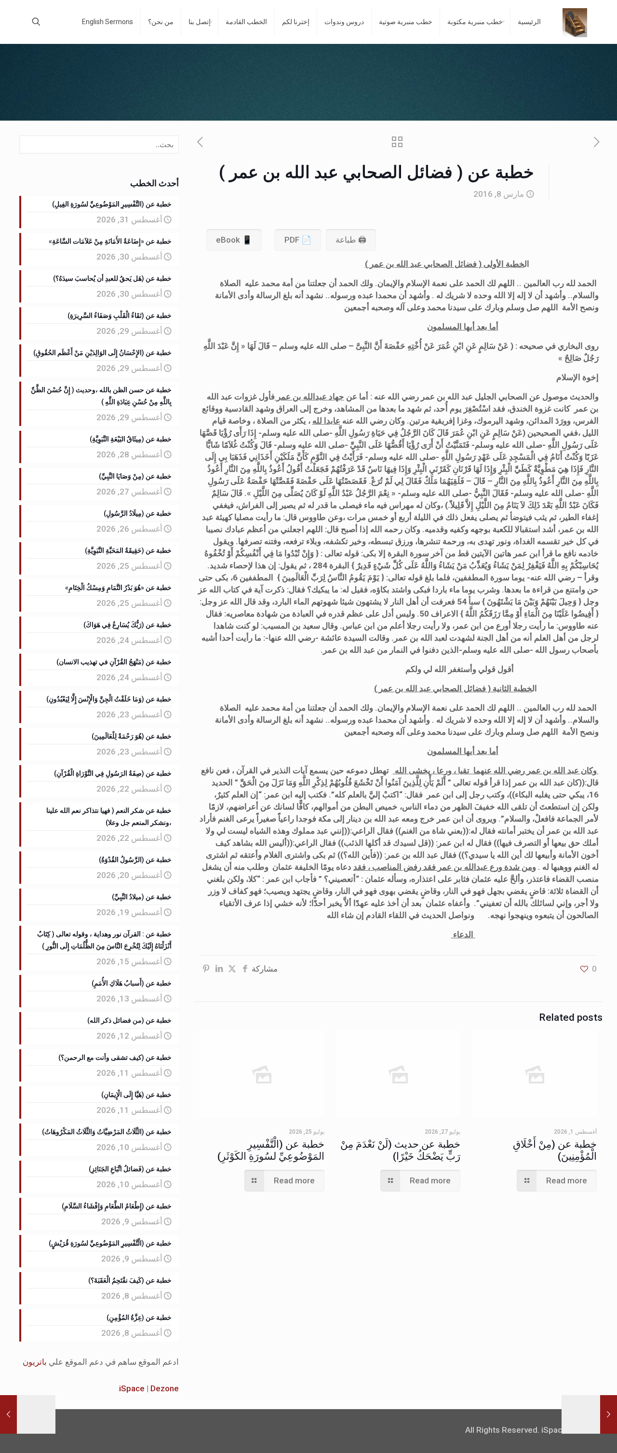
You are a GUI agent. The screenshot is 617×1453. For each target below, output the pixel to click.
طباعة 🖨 (350, 240)
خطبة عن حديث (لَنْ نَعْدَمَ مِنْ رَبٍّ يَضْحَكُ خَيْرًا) (400, 1150)
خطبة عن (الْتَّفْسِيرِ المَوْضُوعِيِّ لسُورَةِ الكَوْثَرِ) (270, 1150)
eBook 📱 (234, 240)
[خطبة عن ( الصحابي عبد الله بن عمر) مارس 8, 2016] (8, 1414)
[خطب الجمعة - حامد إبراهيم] (575, 21)
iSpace (132, 1388)
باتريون (35, 1362)
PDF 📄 (297, 240)
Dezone (164, 1388)
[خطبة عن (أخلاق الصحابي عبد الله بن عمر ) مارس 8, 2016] (608, 1414)
